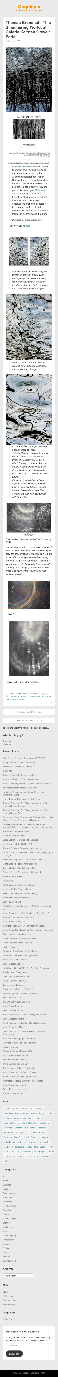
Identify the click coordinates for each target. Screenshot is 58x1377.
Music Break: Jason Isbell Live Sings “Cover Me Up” (26, 913)
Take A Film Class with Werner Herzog (20, 893)
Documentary (15, 693)
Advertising (9, 1108)
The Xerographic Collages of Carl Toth (20, 787)
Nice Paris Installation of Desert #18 (19, 766)
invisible (7, 1142)
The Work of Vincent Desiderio (16, 1001)
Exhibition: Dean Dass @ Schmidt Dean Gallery (24, 925)
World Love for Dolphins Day (15, 1063)
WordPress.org (9, 1304)
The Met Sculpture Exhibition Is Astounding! (22, 848)
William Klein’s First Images (15, 959)
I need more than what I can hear (18, 942)
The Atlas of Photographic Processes (19, 1038)
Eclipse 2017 (8, 880)
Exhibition (8, 1127)
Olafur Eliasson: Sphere (13, 1018)
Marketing (8, 1146)
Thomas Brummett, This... (28, 720)
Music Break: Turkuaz (12, 1006)
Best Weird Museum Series (16, 1113)
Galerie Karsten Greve (24, 166)
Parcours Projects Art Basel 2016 (17, 934)
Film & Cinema (39, 1132)
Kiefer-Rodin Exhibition (13, 876)
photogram (27, 1151)
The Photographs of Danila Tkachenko (20, 993)
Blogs (41, 1113)
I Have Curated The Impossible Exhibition (21, 798)
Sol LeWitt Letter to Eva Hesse (16, 897)
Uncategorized (9, 1260)
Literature (32, 1142)
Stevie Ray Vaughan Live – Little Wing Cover (23, 859)
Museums (19, 1146)
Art (8, 693)
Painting (15, 1151)
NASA (50, 1146)
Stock (35, 1156)
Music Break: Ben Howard (14, 1085)
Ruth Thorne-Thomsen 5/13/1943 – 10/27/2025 (24, 758)
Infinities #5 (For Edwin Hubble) (17, 889)
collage (17, 1118)
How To (17, 1137)
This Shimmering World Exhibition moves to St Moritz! (27, 783)
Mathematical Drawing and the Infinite (19, 938)
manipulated (44, 1142)
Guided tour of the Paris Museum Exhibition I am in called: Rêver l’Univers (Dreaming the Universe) (28, 818)
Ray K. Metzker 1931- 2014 (15, 1089)
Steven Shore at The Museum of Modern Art (22, 872)
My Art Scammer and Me (14, 835)
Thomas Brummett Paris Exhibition (18, 917)
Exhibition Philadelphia (25, 1127)
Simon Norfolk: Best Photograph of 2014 (21, 1076)
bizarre (34, 1113)
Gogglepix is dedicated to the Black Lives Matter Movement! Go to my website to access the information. (27, 825)
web (5, 1161)
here (39, 219)
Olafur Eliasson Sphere (13, 963)
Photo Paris (10, 699)
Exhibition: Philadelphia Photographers (20, 955)
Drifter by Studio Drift (12, 901)
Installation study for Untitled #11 (17, 844)
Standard (35, 1372)
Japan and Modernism (13, 984)
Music (5, 1231)
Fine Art (48, 696)
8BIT (44, 1372)
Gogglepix (29, 6)
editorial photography (27, 1122)
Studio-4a (7, 744)
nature (7, 1151)
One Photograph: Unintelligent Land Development (25, 1023)
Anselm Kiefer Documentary (15, 972)
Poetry (51, 1151)
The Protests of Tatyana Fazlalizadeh (19, 1068)
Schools (6, 1243)
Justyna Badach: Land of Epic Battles (19, 868)
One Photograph (10, 1235)
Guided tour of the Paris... (30, 711)
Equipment (44, 1122)
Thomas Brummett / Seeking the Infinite (20, 775)
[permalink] (50, 701)
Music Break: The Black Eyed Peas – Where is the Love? (28, 930)
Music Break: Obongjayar (14, 921)
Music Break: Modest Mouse (15, 1055)
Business (8, 1118)
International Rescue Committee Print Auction (23, 1080)
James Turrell (19, 1142)
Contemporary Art (37, 696)
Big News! (7, 770)
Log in (5, 1291)
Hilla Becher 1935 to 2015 (14, 980)
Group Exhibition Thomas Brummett (19, 762)
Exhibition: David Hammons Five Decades (21, 951)
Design (6, 1188)
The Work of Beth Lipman (14, 1059)
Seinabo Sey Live (10, 1046)
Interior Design (9, 1218)
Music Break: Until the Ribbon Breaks (19, 1072)
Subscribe (14, 1353)
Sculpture (18, 1156)
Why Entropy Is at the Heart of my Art (19, 884)
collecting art (25, 696)
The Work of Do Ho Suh (13, 1093)
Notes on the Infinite (12, 997)
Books (49, 1113)
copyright (27, 1118)
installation (43, 1137)
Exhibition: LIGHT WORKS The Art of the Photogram (26, 968)
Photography (43, 693)
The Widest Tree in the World (16, 831)
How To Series (30, 1137)
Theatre (6, 1256)
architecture (21, 1108)
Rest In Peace (9, 946)
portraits (7, 1156)
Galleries (34, 693)
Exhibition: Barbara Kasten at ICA (18, 1051)
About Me (7, 741)
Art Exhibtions (13, 696)
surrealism (45, 1156)
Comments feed (10, 1300)
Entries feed (8, 1296)
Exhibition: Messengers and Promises (19, 1042)
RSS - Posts (8, 1319)
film (29, 1132)
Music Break (39, 1146)
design (37, 1118)
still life (28, 1156)
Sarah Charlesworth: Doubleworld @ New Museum (25, 1014)
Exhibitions (25, 693)
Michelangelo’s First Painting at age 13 (20, 863)
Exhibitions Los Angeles (14, 1132)
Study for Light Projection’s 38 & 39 (18, 989)
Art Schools (39, 1108)
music (29, 1146)
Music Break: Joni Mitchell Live (16, 1027)
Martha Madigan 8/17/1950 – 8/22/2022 (20, 779)
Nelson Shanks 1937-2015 (14, 1010)
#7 (21, 483)
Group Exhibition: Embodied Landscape (20, 839)
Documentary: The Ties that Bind (17, 976)
